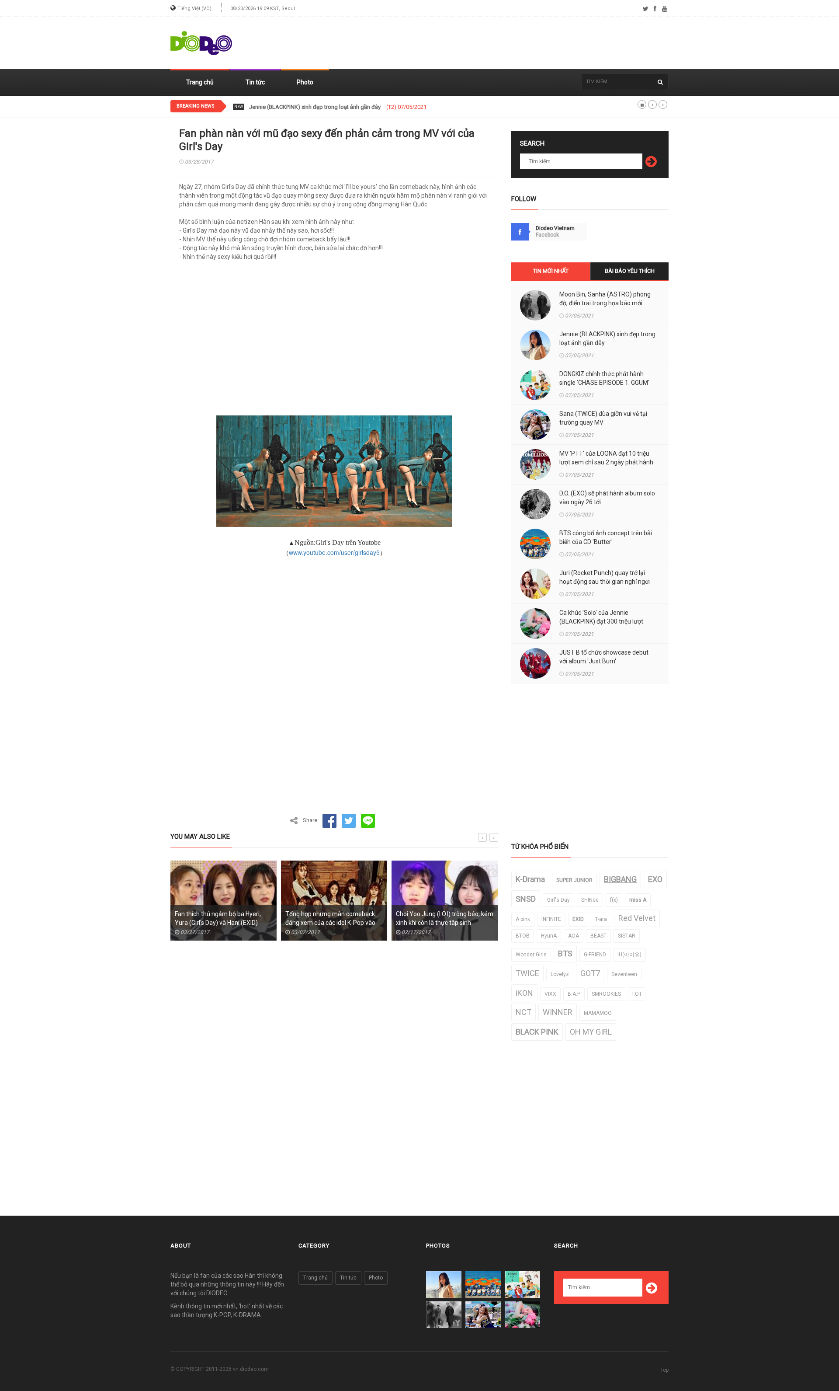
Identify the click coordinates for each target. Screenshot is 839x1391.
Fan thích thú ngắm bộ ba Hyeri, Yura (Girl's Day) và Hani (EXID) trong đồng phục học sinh (218, 922)
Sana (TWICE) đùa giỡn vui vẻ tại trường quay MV (603, 418)
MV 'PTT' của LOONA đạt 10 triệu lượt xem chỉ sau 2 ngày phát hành (606, 458)
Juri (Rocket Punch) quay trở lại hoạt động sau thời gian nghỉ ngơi (604, 577)
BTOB (523, 936)
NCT (523, 1012)
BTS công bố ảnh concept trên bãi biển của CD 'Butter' (605, 537)
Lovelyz (560, 974)
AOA (573, 936)
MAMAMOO (598, 1013)
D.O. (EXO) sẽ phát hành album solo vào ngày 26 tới (607, 498)
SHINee (590, 900)
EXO (655, 879)
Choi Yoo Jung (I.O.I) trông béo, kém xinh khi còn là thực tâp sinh (444, 918)
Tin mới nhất (551, 271)
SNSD (526, 898)
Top (664, 1370)
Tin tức (255, 82)
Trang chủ (200, 82)
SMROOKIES (606, 994)
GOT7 (590, 973)
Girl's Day (558, 900)
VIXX (550, 994)
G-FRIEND (595, 955)
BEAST (598, 936)
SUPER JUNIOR (574, 880)
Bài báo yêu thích (630, 271)
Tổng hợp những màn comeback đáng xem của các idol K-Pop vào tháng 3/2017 (330, 922)
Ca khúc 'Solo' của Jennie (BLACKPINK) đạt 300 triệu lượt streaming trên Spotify (601, 621)
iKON (524, 992)
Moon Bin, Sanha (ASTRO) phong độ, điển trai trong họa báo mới (605, 299)
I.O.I (636, 994)
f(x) (614, 900)
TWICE (527, 973)
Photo (305, 82)
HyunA (549, 936)
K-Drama (530, 879)
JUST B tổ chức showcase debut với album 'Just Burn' (603, 657)
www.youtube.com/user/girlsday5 (334, 552)
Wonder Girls (531, 955)
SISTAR (626, 936)
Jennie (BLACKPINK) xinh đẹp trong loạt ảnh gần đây (607, 338)
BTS (565, 953)
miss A (637, 900)
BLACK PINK (537, 1031)
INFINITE (551, 919)
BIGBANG (620, 879)
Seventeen (624, 974)
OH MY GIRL (591, 1031)
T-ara (601, 919)
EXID (578, 919)
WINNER (557, 1012)
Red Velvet (636, 918)
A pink (523, 919)
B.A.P (574, 994)
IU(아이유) (629, 955)
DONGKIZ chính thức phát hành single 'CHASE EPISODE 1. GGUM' (330, 107)
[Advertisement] (509, 43)
